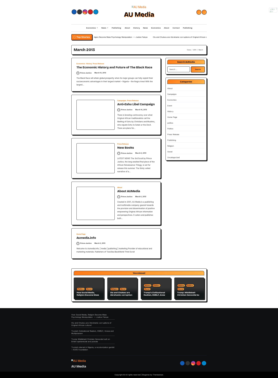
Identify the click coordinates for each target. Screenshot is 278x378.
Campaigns (121, 100)
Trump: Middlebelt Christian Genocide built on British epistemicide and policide (189, 296)
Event (169, 106)
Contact (176, 28)
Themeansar (158, 375)
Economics (91, 28)
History (136, 28)
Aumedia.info (86, 238)
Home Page (80, 234)
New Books (125, 147)
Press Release (98, 63)
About (127, 28)
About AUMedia (128, 191)
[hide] (276, 8)
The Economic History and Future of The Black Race (114, 67)
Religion (170, 146)
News (104, 28)
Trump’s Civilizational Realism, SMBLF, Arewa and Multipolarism (155, 294)
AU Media (139, 14)
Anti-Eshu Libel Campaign (136, 104)
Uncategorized (173, 157)
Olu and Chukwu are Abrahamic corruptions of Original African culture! (121, 296)
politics (170, 123)
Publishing (116, 28)
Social (169, 152)
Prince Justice (86, 73)
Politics (170, 129)
